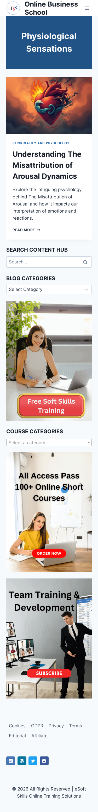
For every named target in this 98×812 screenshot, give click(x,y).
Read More (27, 230)
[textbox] (49, 442)
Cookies (17, 725)
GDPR (37, 725)
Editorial (17, 735)
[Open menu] (87, 8)
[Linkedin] (10, 760)
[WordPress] (22, 760)
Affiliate (39, 735)
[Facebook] (44, 760)
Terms (75, 725)
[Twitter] (32, 760)
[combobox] (49, 442)
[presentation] (49, 105)
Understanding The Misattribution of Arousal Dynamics (47, 165)
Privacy (56, 725)
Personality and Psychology (41, 143)
